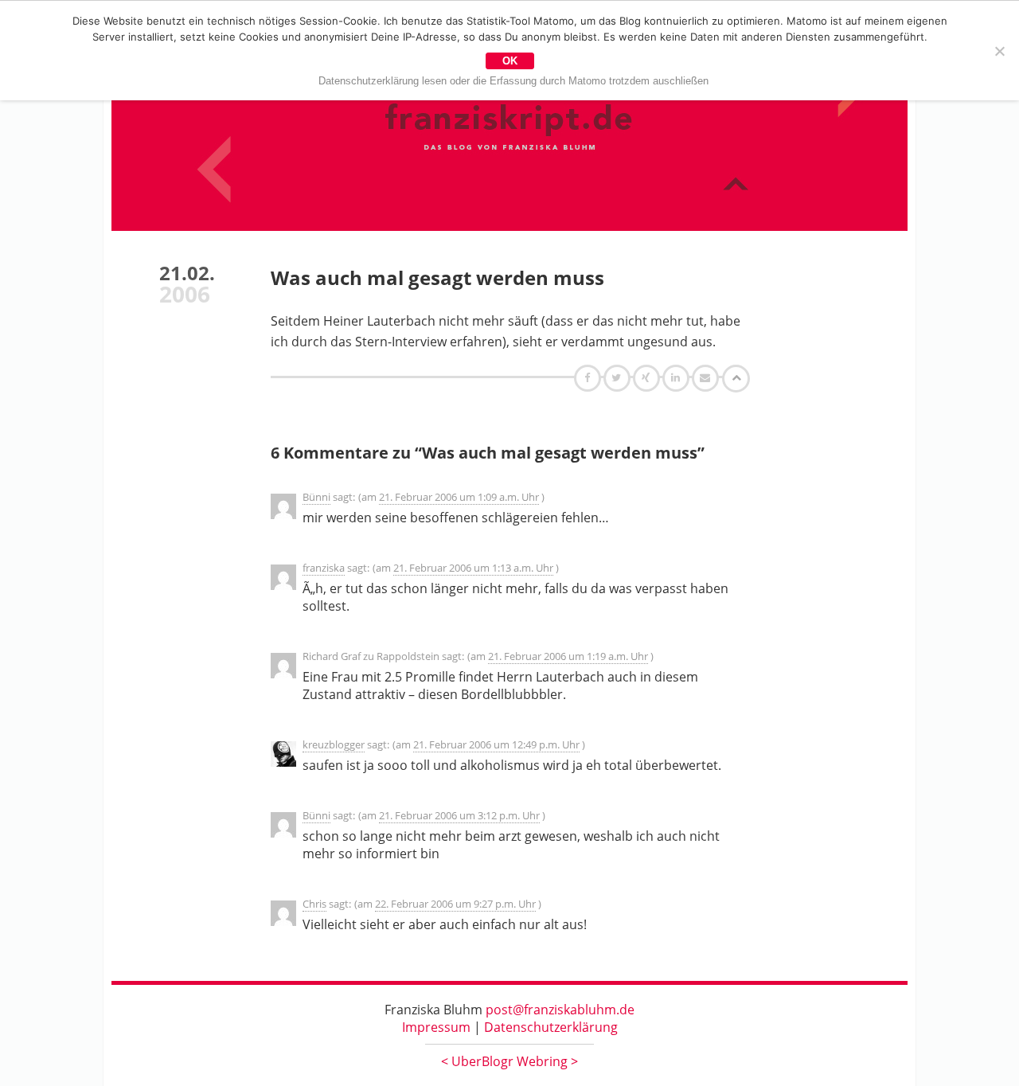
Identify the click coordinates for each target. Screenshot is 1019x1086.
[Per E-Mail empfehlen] (707, 377)
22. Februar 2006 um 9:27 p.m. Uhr (455, 904)
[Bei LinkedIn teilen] (678, 377)
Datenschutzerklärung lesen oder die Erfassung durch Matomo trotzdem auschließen (513, 81)
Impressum (436, 1027)
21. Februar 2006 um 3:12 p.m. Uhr (459, 815)
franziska (324, 568)
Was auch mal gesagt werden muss (437, 277)
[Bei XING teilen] (648, 377)
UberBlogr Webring (509, 1061)
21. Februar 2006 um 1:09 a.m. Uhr (459, 497)
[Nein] (999, 51)
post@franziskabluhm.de (560, 1009)
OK (509, 61)
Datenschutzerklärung (551, 1027)
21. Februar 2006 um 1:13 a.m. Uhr (473, 568)
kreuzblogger (334, 744)
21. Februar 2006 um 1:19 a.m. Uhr (568, 656)
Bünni (316, 497)
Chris (314, 904)
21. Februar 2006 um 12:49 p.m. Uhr (496, 744)
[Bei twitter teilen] (618, 377)
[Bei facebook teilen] (589, 377)
